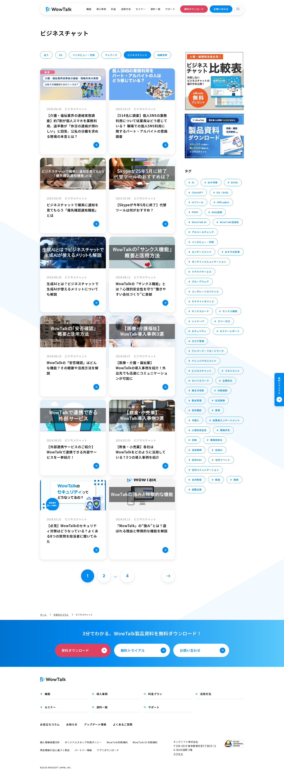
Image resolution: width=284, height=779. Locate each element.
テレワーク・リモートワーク (208, 351)
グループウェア (200, 281)
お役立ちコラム (61, 614)
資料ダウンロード (194, 9)
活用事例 (197, 450)
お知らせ (71, 724)
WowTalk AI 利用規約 (145, 742)
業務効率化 (216, 440)
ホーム (43, 614)
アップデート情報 (95, 724)
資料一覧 (155, 9)
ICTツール (197, 202)
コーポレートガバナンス (205, 291)
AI (193, 182)
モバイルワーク (200, 380)
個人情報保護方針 (50, 742)
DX (60, 55)
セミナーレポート (230, 331)
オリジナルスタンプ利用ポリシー (83, 742)
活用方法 (126, 9)
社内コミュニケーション (205, 469)
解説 (217, 479)
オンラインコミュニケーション (209, 261)
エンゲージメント (202, 251)
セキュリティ (199, 331)
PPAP (195, 212)
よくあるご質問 (122, 724)
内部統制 (222, 390)
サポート (170, 9)
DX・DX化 (222, 192)
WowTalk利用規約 (117, 742)
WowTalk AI (199, 222)
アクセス (178, 754)
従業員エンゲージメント (226, 420)
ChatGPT (197, 192)
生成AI (219, 450)
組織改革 (162, 55)
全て (46, 55)
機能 (88, 9)
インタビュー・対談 (84, 55)
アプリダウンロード (108, 750)
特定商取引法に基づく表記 (55, 750)
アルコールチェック (203, 232)
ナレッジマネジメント (204, 360)
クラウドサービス (202, 271)
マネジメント (232, 370)
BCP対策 (213, 182)
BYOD (234, 182)
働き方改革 (198, 390)
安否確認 (197, 410)
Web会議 (217, 212)
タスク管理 (198, 341)
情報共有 (225, 430)
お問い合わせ (221, 9)
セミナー (141, 9)
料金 (113, 9)
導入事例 (101, 9)
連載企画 (197, 489)
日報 (194, 440)
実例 (217, 410)
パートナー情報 (83, 750)
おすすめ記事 (232, 251)
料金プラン (155, 694)
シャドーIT (198, 321)
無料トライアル (279, 385)
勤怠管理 (197, 400)
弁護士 (195, 420)
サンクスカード (200, 311)
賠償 (236, 479)
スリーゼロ (224, 321)
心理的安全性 (199, 430)
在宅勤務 (220, 400)
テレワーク (111, 55)
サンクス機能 (230, 311)
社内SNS (197, 459)
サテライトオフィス (203, 301)
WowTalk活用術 (229, 222)
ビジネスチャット (202, 370)
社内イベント (222, 459)
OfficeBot (223, 202)
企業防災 (227, 380)
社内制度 (197, 479)
